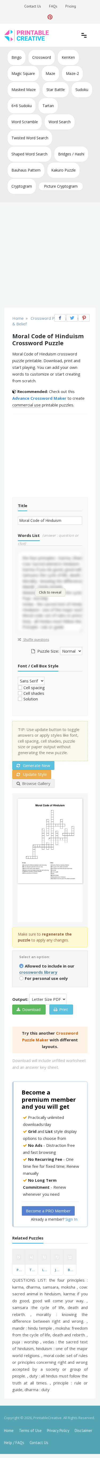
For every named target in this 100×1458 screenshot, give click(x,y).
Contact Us (32, 6)
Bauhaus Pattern (26, 170)
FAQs (53, 6)
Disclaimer (83, 1430)
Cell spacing (34, 687)
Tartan (48, 105)
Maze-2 (72, 73)
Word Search (60, 121)
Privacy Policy (58, 1430)
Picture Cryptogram (61, 186)
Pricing (70, 6)
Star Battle (55, 89)
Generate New (36, 765)
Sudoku (81, 89)
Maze (50, 73)
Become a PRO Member (48, 1210)
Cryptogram (21, 186)
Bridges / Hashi (71, 154)
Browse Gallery (36, 783)
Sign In (71, 1219)
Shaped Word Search (29, 154)
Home (9, 1430)
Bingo (16, 57)
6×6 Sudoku (21, 105)
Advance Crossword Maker (39, 398)
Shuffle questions (35, 639)
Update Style (34, 774)
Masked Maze (23, 89)
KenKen (68, 57)
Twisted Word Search (29, 137)
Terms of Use (30, 1430)
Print (63, 1009)
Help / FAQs (14, 1442)
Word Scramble (24, 121)
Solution (30, 698)
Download (31, 1009)
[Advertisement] (50, 255)
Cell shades (33, 693)
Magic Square (23, 73)
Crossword (41, 57)
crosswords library (38, 972)
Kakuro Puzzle (63, 170)
